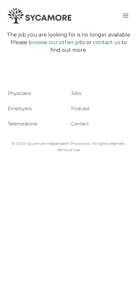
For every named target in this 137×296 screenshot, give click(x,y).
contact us (106, 42)
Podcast (80, 108)
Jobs (76, 93)
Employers (20, 108)
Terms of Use (68, 149)
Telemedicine (22, 124)
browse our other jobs (57, 42)
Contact (80, 124)
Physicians (19, 93)
